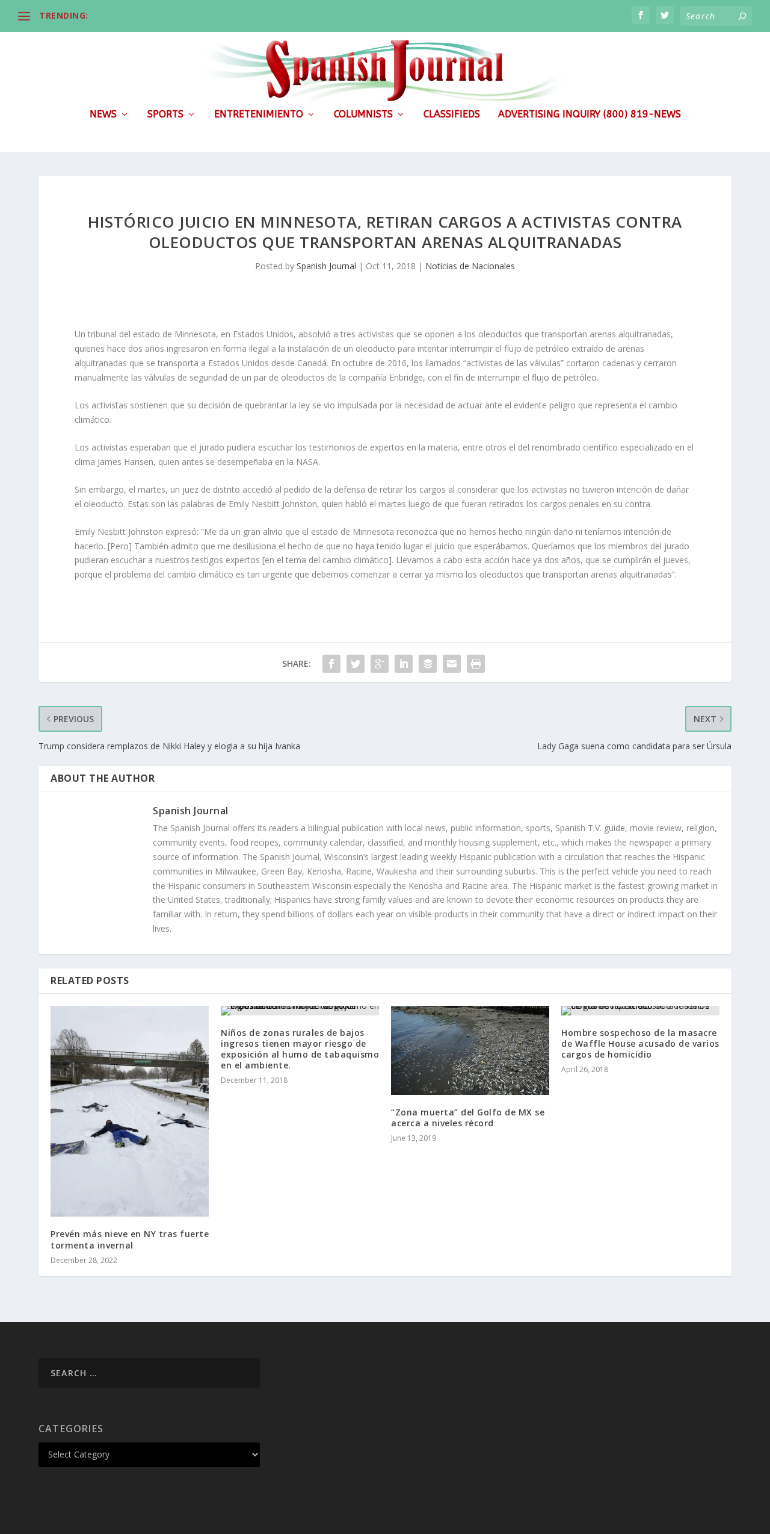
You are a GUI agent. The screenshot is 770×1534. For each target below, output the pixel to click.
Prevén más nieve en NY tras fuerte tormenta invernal (130, 1239)
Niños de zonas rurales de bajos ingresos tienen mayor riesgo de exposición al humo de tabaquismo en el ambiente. (300, 1049)
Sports (165, 115)
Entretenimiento (258, 115)
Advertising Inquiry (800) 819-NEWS (589, 115)
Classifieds (452, 115)
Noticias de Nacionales (470, 266)
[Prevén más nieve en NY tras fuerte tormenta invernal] (130, 1111)
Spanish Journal (326, 266)
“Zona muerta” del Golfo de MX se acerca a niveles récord (467, 1117)
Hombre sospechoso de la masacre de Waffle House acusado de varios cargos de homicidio (640, 1043)
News (103, 115)
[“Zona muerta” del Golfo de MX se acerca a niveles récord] (470, 1050)
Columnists (363, 115)
